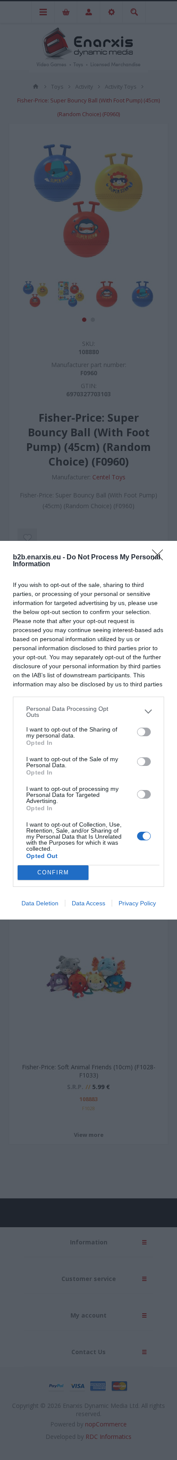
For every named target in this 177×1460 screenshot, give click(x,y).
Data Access (88, 903)
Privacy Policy (137, 903)
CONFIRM (53, 872)
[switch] (144, 732)
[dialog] (88, 730)
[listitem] (88, 712)
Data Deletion (39, 903)
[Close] (160, 557)
